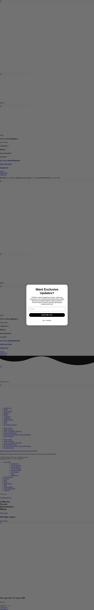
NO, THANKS (47, 320)
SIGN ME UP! (47, 315)
